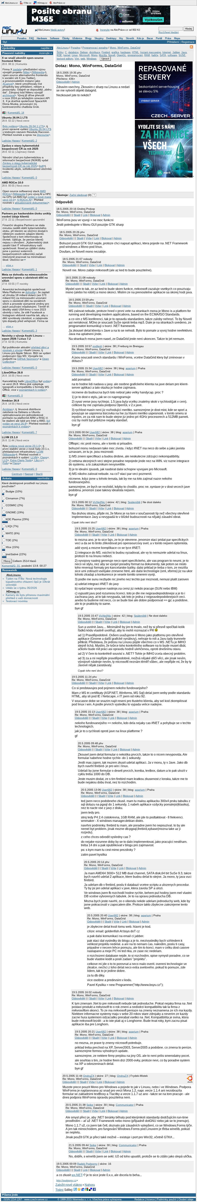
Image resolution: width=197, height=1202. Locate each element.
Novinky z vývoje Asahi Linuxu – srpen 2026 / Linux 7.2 (23, 337)
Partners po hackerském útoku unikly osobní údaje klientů (26, 215)
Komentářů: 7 (29, 432)
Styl (5, 41)
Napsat (29, 473)
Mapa (177, 38)
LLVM (39, 451)
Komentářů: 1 (29, 269)
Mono (94, 55)
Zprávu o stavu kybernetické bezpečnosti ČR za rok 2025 (20, 165)
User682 (98, 368)
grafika (115, 52)
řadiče (154, 55)
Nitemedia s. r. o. (82, 1199)
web (83, 58)
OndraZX (88, 1075)
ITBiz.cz (27, 3)
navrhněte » (44, 478)
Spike (89, 1104)
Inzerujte (105, 29)
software (172, 55)
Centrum (17, 473)
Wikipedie (19, 194)
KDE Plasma (13, 519)
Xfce (8, 547)
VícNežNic (99, 502)
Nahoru (90, 1184)
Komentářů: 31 (11, 565)
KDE (59, 55)
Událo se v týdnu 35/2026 (21, 587)
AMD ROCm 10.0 (12, 182)
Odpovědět (63, 81)
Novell (111, 55)
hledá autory (57, 29)
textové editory (65, 58)
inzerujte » (45, 53)
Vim (77, 58)
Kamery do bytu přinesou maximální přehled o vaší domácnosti (28, 596)
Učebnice (77, 38)
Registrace (187, 41)
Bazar (150, 38)
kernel (66, 55)
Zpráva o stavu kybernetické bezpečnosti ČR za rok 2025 (20, 147)
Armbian (8, 409)
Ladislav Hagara (11, 140)
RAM (147, 55)
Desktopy (111, 38)
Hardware (42, 38)
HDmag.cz (42, 3)
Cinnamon (12, 498)
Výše (89, 238)
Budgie (10, 491)
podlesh (97, 346)
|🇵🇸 (4, 112)
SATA (163, 55)
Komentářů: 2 (29, 140)
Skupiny (98, 38)
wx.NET (77, 1175)
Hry (121, 38)
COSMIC (11, 505)
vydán (46, 381)
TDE (8, 540)
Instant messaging (150, 52)
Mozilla (103, 55)
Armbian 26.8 (10, 400)
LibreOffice (31, 381)
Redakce (139, 1199)
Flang (16, 463)
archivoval (9, 95)
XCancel (8, 83)
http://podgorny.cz (66, 1180)
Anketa (7, 478)
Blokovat (95, 215)
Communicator (125, 1104)
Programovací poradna (95, 47)
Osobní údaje (186, 1199)
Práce (168, 38)
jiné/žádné (12, 554)
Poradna (21, 38)
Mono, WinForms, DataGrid (125, 47)
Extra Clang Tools (21, 460)
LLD (5, 460)
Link (85, 215)
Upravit (105, 58)
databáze (73, 52)
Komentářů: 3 (29, 330)
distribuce (94, 52)
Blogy (88, 38)
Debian (84, 52)
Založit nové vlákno (68, 1184)
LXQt (9, 526)
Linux (75, 55)
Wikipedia (38, 72)
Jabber (176, 52)
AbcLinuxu (13, 575)
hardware (125, 52)
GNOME (11, 512)
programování (135, 55)
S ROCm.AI (24, 199)
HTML (135, 52)
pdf (42, 166)
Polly (5, 463)
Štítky (60, 52)
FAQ (31, 38)
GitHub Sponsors (27, 359)
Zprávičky (8, 48)
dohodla (30, 292)
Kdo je (140, 38)
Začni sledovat (78, 195)
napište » (46, 48)
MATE (9, 533)
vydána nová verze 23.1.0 (24, 446)
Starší (39, 473)
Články (65, 38)
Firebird (106, 52)
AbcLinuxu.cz (11, 3)
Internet (166, 52)
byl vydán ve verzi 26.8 (26, 422)
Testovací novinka (17, 601)
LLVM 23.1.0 (10, 437)
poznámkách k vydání (32, 389)
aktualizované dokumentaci (31, 202)
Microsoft (84, 55)
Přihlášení (173, 41)
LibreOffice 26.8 (12, 372)
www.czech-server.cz (36, 1199)
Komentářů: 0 (29, 177)
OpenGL (121, 55)
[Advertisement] (100, 184)
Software (54, 38)
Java (184, 52)
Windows (92, 58)
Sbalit (77, 215)
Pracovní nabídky (13, 53)
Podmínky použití (166, 1199)
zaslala (17, 69)
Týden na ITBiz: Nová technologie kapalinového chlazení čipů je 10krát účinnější (28, 581)
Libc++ (38, 460)
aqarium (131, 368)
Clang (43, 457)
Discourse (43, 135)
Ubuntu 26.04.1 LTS (15, 117)
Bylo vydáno (10, 126)
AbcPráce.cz (59, 3)
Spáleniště (134, 502)
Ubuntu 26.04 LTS (40, 129)
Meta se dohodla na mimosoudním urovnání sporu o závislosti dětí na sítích (25, 277)
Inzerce (150, 1199)
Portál (159, 38)
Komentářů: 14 (16, 112)
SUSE (182, 55)
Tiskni (59, 1189)
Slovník (130, 38)
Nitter (26, 72)
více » (9, 265)
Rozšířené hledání (169, 32)
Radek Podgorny (87, 1163)
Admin (76, 81)
